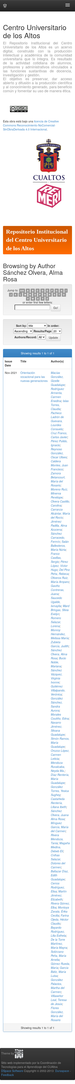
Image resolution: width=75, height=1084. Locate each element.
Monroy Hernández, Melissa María (60, 634)
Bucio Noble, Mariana (58, 662)
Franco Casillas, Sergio (56, 558)
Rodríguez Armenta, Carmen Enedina (57, 395)
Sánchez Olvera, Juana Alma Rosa (60, 815)
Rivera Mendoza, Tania (57, 839)
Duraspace (62, 1071)
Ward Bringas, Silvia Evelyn (60, 610)
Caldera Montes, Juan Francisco (59, 465)
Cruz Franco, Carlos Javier (59, 435)
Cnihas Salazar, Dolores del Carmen (58, 861)
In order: (53, 326)
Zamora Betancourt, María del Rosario (58, 479)
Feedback (7, 1075)
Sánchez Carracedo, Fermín (58, 537)
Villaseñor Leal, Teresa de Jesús (59, 1000)
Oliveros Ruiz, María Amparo (60, 580)
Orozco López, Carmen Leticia (60, 755)
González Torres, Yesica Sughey (60, 791)
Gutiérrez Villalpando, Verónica (58, 690)
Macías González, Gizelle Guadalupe (58, 379)
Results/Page (43, 331)
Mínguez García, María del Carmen (59, 827)
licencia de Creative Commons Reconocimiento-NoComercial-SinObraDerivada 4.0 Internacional (31, 125)
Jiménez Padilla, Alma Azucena (59, 525)
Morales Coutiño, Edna (60, 716)
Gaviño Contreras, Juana (57, 590)
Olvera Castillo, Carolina (60, 503)
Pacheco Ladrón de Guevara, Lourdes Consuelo (57, 421)
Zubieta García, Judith (60, 644)
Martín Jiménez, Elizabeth (59, 895)
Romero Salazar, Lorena (56, 622)
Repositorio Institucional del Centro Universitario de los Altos (37, 240)
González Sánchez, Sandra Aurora (57, 704)
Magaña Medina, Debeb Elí (60, 847)
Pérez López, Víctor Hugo (59, 566)
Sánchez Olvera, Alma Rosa (59, 654)
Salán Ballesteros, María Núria (60, 545)
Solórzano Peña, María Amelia (58, 956)
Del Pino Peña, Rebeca (60, 572)
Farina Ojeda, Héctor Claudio (60, 919)
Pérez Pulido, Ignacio (59, 443)
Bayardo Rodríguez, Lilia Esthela (58, 931)
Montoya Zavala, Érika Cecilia (60, 911)
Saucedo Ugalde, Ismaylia (56, 602)
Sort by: (21, 326)
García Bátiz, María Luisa (59, 972)
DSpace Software (12, 1071)
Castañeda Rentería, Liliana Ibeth (58, 803)
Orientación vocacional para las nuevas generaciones (34, 377)
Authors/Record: (25, 337)
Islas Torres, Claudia (60, 405)
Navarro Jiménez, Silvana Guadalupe (58, 728)
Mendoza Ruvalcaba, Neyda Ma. (58, 767)
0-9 (22, 290)
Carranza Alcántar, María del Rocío (60, 513)
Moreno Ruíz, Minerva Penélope (59, 493)
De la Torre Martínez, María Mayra (59, 943)
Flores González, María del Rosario (57, 1014)
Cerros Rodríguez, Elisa (58, 887)
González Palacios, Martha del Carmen (57, 986)
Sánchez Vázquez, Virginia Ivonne (56, 676)
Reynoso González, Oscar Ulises (59, 453)
